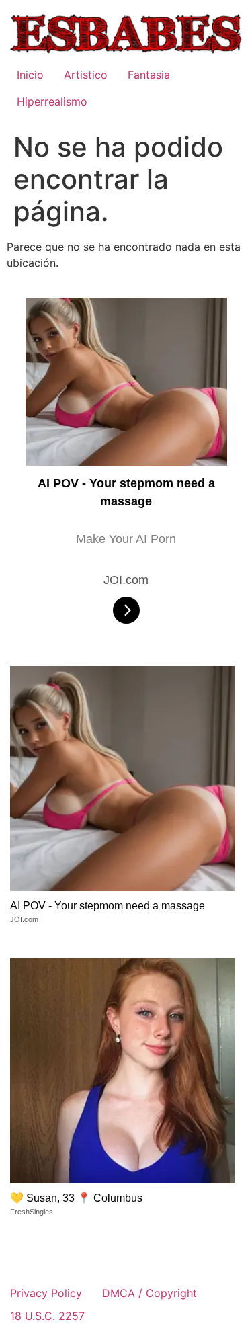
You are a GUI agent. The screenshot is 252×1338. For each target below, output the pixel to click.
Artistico (86, 74)
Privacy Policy (46, 1293)
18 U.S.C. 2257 (47, 1316)
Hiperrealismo (52, 101)
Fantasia (149, 74)
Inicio (30, 74)
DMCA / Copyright (149, 1293)
